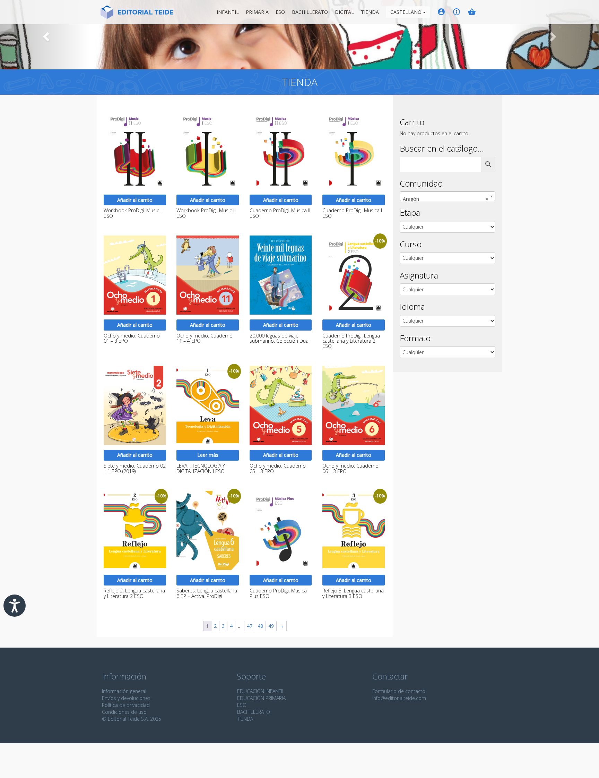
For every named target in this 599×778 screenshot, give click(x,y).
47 (249, 626)
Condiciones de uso (124, 712)
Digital (344, 12)
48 (260, 626)
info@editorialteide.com (399, 698)
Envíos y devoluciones (126, 698)
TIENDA (245, 719)
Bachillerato (310, 12)
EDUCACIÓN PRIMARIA (261, 698)
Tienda (370, 12)
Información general (124, 691)
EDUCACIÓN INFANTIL (261, 691)
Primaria (257, 12)
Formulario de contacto (398, 691)
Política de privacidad (126, 705)
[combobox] (447, 196)
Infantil (228, 12)
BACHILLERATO (253, 712)
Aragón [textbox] (445, 199)
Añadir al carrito (135, 200)
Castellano (406, 12)
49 (271, 626)
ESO (280, 12)
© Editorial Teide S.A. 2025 (131, 719)
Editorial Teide (137, 13)
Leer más (207, 455)
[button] (45, 34)
